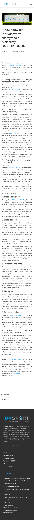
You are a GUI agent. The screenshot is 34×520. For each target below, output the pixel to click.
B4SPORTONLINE (16, 65)
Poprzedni (6, 395)
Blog (4, 464)
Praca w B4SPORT (9, 467)
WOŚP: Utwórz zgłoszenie (10, 507)
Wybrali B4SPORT (9, 461)
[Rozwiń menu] (31, 4)
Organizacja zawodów (19, 51)
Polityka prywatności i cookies (11, 446)
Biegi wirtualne (8, 455)
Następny (4, 399)
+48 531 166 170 (7, 494)
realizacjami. (16, 373)
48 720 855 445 (8, 502)
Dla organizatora (8, 458)
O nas (5, 452)
